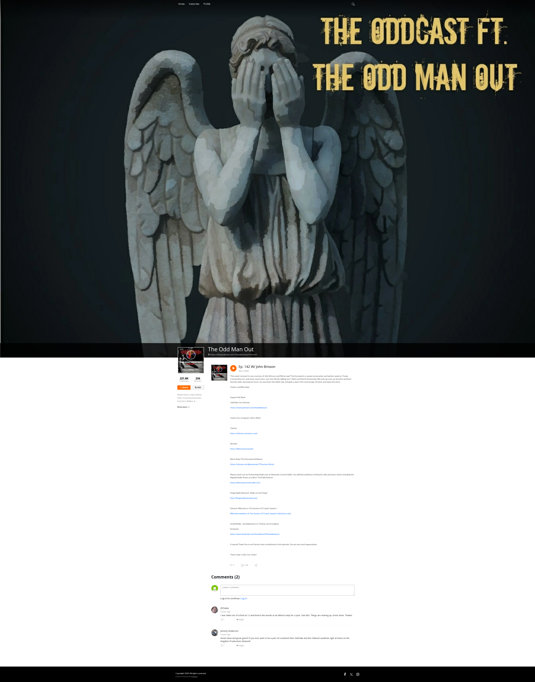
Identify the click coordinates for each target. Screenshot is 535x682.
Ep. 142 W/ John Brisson (257, 367)
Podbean (194, 676)
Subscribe (194, 3)
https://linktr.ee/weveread (241, 449)
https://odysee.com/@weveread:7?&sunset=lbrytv (252, 464)
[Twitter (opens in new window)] (351, 674)
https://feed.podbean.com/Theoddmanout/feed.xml (234, 354)
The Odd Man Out (231, 349)
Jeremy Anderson (229, 630)
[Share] (256, 565)
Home (181, 3)
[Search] (353, 4)
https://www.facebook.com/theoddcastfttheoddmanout (254, 534)
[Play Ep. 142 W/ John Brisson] (233, 368)
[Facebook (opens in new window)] (345, 674)
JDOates (224, 608)
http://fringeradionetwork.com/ (243, 498)
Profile (207, 3)
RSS (199, 387)
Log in (243, 598)
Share (185, 387)
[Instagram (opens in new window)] (357, 674)
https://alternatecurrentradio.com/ (245, 482)
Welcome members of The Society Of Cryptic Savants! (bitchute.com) (260, 513)
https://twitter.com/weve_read (243, 433)
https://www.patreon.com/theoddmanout (249, 407)
